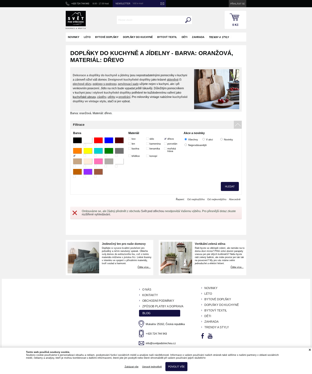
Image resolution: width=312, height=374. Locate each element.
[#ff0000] (98, 141)
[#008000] (109, 152)
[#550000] (119, 141)
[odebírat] (162, 3)
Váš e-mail (138, 3)
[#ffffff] (88, 141)
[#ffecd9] (88, 162)
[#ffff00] (88, 152)
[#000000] (77, 141)
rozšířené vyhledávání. (96, 214)
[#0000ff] (109, 141)
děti (184, 37)
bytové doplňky (106, 37)
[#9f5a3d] (98, 173)
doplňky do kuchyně (138, 37)
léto (87, 37)
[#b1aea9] (109, 162)
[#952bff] (88, 173)
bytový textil (167, 37)
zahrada (198, 37)
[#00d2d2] (98, 152)
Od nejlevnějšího (216, 199)
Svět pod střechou (152, 211)
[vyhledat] (187, 20)
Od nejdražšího (196, 199)
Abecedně (234, 199)
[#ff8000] (77, 152)
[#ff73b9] (98, 162)
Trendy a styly (219, 37)
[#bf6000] (77, 173)
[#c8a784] (77, 162)
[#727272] (119, 152)
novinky (73, 37)
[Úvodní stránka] (76, 20)
